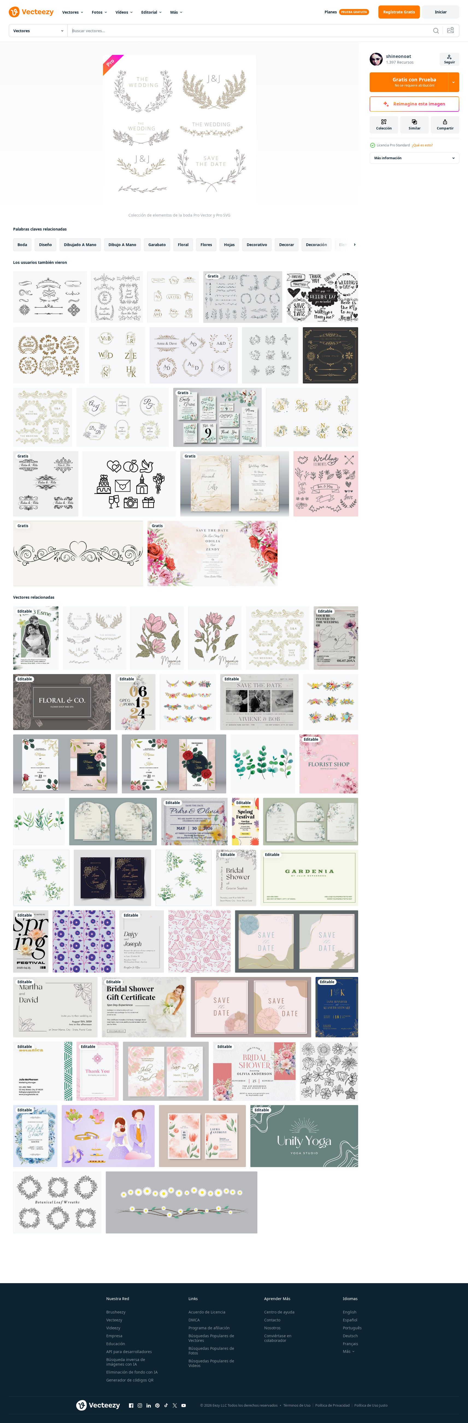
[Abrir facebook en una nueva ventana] (131, 1405)
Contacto (272, 1319)
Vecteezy (114, 1319)
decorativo (257, 244)
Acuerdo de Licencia (207, 1312)
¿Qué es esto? (422, 145)
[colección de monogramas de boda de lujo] (122, 417)
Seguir (449, 62)
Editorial (149, 12)
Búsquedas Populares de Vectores (211, 1338)
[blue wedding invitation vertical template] (337, 1007)
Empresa (114, 1335)
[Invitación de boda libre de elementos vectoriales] (50, 297)
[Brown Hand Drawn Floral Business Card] (62, 702)
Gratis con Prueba (414, 82)
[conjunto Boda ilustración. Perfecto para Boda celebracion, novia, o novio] (108, 1136)
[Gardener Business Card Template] (309, 878)
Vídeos (122, 12)
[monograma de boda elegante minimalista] (173, 297)
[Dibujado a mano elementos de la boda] (325, 483)
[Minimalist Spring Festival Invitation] (30, 941)
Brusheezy (115, 1312)
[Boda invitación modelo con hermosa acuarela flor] (202, 1136)
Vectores (70, 12)
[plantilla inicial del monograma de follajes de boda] (194, 355)
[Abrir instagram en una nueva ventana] (140, 1405)
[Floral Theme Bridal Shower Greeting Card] (35, 1136)
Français (350, 1343)
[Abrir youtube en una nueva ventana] (183, 1405)
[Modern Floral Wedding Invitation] (135, 702)
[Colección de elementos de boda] (330, 355)
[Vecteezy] (31, 12)
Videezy (113, 1327)
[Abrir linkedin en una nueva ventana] (148, 1405)
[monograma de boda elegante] (117, 355)
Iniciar (441, 11)
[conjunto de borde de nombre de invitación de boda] (45, 483)
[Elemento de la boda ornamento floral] (117, 297)
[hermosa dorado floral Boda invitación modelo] (112, 878)
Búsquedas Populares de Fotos (211, 1351)
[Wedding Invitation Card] (141, 941)
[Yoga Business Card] (304, 1136)
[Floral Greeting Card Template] (97, 1071)
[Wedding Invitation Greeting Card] (35, 638)
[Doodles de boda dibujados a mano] (322, 297)
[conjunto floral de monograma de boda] (270, 355)
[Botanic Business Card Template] (42, 1071)
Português (352, 1327)
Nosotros (272, 1327)
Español (350, 1319)
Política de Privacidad (332, 1405)
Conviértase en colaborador (278, 1338)
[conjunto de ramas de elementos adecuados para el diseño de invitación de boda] (242, 297)
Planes (331, 11)
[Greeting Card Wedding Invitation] (194, 821)
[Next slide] (350, 244)
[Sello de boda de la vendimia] (49, 355)
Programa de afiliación (209, 1327)
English (350, 1312)
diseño (45, 244)
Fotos (97, 12)
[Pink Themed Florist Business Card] (328, 763)
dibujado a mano (80, 244)
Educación (115, 1343)
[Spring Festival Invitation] (245, 821)
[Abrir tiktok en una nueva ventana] (166, 1405)
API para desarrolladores (129, 1351)
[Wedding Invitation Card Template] (336, 638)
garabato (157, 244)
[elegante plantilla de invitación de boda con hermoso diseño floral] (213, 553)
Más (174, 12)
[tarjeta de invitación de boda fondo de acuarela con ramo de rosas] (234, 483)
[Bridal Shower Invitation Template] (236, 878)
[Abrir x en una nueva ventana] (175, 1405)
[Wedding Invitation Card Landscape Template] (259, 702)
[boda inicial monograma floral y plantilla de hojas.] (312, 417)
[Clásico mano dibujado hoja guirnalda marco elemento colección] (57, 1202)
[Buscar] (436, 30)
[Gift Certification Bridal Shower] (144, 1007)
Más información (388, 158)
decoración (316, 244)
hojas (229, 244)
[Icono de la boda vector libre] (129, 483)
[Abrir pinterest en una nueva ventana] (157, 1405)
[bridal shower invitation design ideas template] (254, 1071)
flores (206, 244)
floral (183, 244)
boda (22, 244)
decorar (286, 244)
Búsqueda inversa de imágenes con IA (125, 1362)
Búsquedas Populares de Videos (211, 1363)
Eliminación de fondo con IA (132, 1372)
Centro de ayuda (279, 1312)
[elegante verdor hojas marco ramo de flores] (41, 878)
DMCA (194, 1319)
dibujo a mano (122, 244)
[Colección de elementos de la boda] (42, 417)
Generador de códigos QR (130, 1380)
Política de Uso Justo (371, 1405)
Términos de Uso (297, 1405)
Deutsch (350, 1335)
